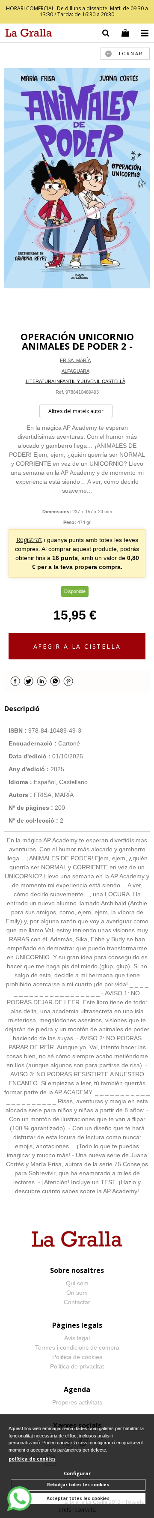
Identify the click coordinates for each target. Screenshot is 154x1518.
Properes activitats (77, 1402)
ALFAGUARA (75, 371)
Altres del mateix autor (76, 411)
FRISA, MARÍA (75, 360)
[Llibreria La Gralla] (26, 34)
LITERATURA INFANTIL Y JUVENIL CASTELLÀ (75, 381)
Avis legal (77, 1338)
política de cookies (32, 1458)
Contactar (77, 1302)
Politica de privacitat (77, 1366)
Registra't (29, 540)
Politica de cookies (77, 1356)
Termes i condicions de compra (77, 1347)
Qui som (77, 1283)
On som (77, 1292)
